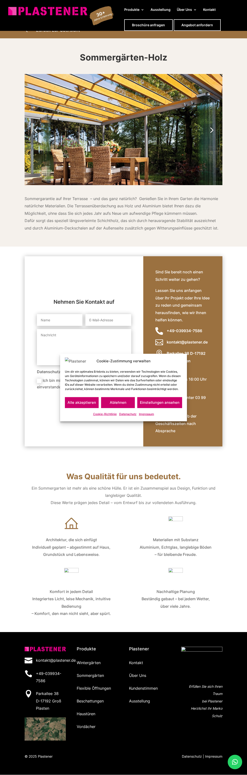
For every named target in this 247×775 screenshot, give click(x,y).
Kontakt (209, 10)
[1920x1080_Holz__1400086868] (123, 183)
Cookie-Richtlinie (105, 414)
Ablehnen (118, 402)
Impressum (146, 414)
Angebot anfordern (197, 25)
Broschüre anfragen (148, 25)
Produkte (131, 10)
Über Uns (184, 10)
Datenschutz (128, 414)
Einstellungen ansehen (159, 402)
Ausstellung (161, 10)
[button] (235, 762)
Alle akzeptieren (82, 402)
